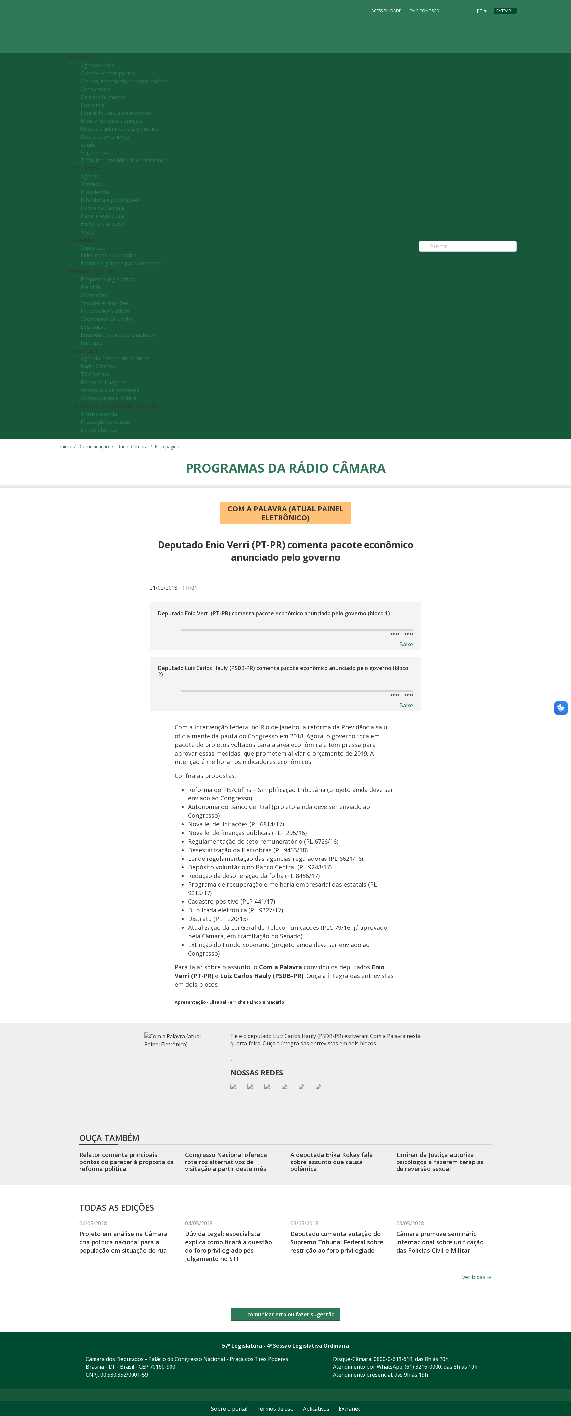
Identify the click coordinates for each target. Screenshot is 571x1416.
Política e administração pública (119, 128)
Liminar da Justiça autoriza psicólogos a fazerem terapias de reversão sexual (440, 1162)
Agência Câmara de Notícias (115, 358)
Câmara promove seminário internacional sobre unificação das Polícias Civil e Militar (440, 1242)
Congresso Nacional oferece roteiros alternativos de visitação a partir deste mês (226, 1162)
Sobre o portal (229, 1408)
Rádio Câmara (98, 366)
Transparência (99, 414)
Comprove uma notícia (108, 398)
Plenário (91, 287)
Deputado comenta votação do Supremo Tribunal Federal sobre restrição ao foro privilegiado (336, 1242)
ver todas (477, 1277)
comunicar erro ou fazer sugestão (290, 1314)
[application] (285, 629)
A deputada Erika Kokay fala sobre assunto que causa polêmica (331, 1162)
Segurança (94, 152)
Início (65, 446)
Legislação (94, 326)
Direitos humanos (103, 97)
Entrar (503, 11)
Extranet (349, 1408)
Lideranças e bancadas (108, 255)
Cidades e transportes (108, 73)
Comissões (94, 295)
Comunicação (94, 446)
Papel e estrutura (102, 215)
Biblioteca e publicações (110, 200)
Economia (93, 105)
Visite (87, 231)
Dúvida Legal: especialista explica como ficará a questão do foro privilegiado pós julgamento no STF (228, 1246)
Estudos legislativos (105, 311)
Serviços (91, 184)
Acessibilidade (386, 11)
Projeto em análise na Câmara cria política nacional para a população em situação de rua (123, 1242)
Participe (91, 342)
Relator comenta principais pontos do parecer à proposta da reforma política (126, 1162)
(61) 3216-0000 (423, 1366)
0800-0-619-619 (393, 1359)
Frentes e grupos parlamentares (121, 263)
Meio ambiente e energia (112, 120)
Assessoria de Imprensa (110, 390)
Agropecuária (97, 65)
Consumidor (96, 89)
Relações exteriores (105, 136)
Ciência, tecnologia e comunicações (124, 81)
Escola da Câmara (102, 208)
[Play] (166, 630)
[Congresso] (452, 10)
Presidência (95, 192)
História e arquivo (103, 223)
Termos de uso (275, 1408)
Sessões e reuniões (105, 303)
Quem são (93, 247)
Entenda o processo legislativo (118, 334)
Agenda (90, 176)
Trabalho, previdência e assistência (124, 160)
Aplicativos (316, 1408)
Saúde (88, 144)
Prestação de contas (106, 421)
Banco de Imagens (103, 382)
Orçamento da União (106, 318)
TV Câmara (94, 374)
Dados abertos (99, 429)
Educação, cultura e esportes (116, 113)
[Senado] (465, 10)
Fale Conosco (424, 11)
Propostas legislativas (108, 279)
